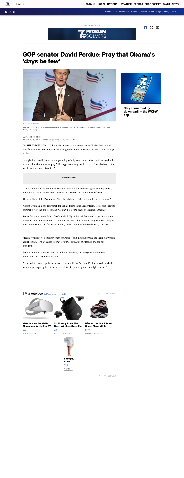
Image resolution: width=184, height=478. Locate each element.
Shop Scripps (153, 4)
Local (101, 4)
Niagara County (162, 11)
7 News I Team (111, 11)
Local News (124, 11)
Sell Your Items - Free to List (55, 294)
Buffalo (134, 11)
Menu (89, 4)
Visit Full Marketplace (107, 293)
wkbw (10, 12)
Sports (138, 4)
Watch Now (170, 4)
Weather (126, 4)
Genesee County (147, 11)
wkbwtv (7, 12)
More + (175, 11)
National (113, 4)
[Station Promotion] (92, 34)
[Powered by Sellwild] (112, 376)
